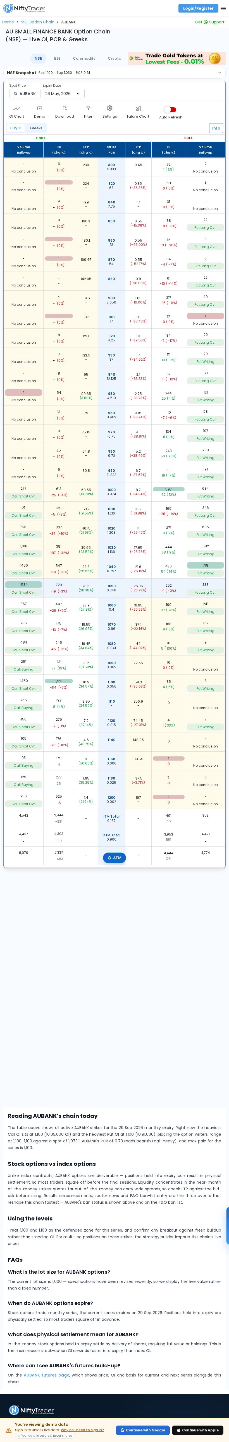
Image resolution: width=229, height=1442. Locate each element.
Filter (88, 116)
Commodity (84, 58)
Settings (109, 116)
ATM (117, 857)
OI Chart (16, 116)
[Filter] (88, 108)
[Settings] (109, 108)
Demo (39, 116)
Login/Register (198, 8)
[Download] (65, 108)
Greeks (36, 128)
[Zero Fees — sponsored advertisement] (177, 58)
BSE (57, 58)
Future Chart (138, 116)
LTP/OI (15, 128)
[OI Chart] (16, 108)
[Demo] (39, 108)
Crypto (114, 58)
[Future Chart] (138, 108)
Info (216, 128)
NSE (38, 58)
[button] (8, 22)
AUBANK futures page (46, 1375)
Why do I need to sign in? (82, 1430)
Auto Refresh (170, 117)
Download (64, 116)
